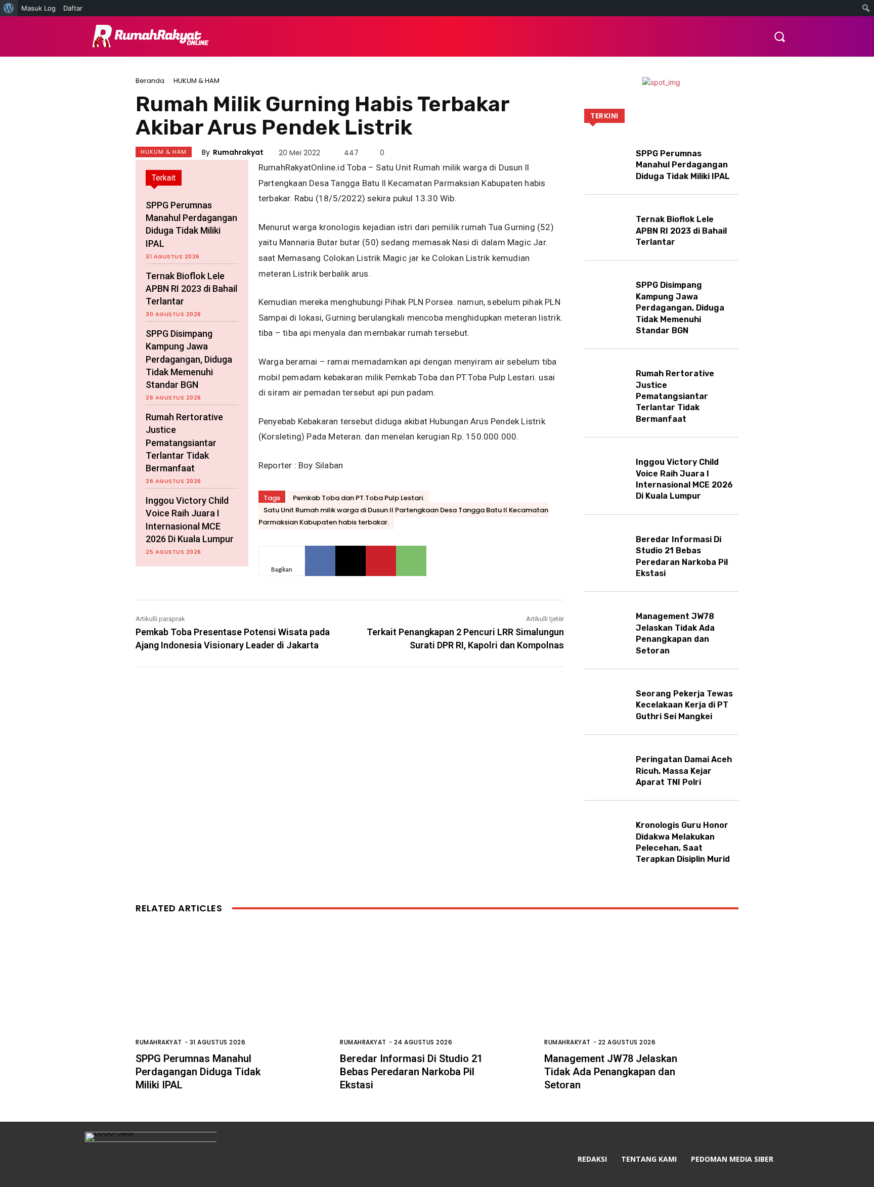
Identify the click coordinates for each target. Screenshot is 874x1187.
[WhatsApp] (411, 561)
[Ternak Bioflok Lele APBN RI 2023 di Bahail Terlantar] (607, 225)
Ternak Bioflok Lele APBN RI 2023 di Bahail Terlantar (191, 288)
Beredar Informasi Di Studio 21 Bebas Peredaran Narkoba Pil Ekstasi (411, 1071)
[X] (350, 561)
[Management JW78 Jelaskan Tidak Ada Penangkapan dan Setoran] (607, 622)
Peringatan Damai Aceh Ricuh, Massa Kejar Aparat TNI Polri (684, 771)
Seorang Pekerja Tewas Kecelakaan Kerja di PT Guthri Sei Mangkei (684, 705)
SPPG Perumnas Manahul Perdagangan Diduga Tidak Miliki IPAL (683, 165)
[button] (779, 36)
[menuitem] (9, 8)
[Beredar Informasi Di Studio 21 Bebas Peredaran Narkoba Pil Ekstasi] (607, 545)
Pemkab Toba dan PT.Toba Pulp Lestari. (358, 498)
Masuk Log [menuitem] (38, 8)
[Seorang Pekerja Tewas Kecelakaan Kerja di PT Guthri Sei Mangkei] (607, 700)
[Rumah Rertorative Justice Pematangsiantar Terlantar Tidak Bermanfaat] (607, 380)
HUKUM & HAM (196, 80)
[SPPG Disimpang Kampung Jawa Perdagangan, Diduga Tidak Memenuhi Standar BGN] (607, 291)
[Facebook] (320, 561)
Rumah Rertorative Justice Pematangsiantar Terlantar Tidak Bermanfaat (184, 442)
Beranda (150, 80)
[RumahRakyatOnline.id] (148, 37)
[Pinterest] (381, 561)
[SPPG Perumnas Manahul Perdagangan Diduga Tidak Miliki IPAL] (607, 160)
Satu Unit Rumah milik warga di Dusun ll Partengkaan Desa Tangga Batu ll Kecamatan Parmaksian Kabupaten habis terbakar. (403, 516)
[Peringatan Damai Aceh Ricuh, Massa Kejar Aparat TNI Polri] (607, 765)
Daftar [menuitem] (72, 8)
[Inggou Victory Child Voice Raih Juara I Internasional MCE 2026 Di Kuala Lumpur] (607, 468)
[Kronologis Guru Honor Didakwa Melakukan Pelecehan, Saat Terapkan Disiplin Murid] (607, 831)
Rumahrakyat (238, 152)
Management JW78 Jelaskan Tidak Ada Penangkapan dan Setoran (610, 1071)
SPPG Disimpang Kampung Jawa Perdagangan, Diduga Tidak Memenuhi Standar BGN (189, 359)
